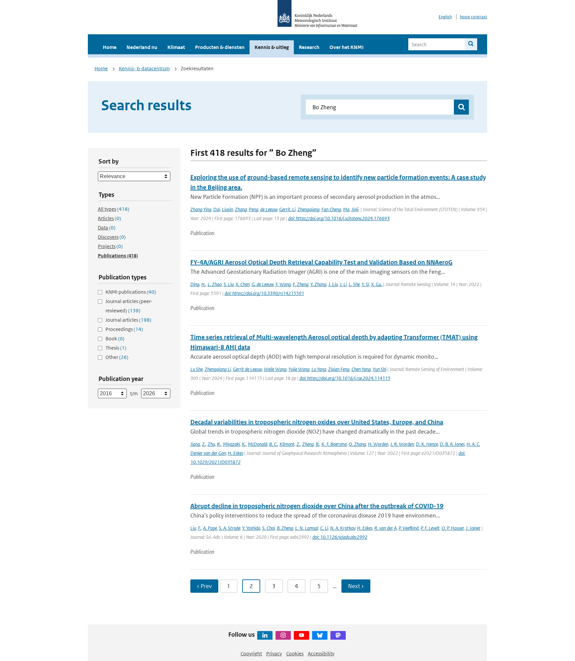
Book (114, 338)
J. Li (343, 284)
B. (317, 444)
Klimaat (176, 47)
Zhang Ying (200, 209)
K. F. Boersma (334, 444)
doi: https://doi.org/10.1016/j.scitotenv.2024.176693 (339, 218)
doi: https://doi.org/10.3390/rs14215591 (264, 293)
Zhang (241, 209)
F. (199, 528)
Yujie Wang (298, 369)
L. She (354, 284)
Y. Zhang (318, 284)
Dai (216, 209)
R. (219, 444)
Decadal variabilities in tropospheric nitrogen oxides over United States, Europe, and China (316, 422)
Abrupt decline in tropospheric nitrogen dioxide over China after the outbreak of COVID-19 (317, 506)
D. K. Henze (427, 444)
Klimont (287, 444)
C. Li (324, 528)
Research (309, 47)
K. (244, 444)
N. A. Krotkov (342, 528)
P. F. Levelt (430, 528)
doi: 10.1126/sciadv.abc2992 (339, 537)
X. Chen (243, 284)
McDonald (257, 444)
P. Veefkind (409, 528)
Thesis (115, 348)
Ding (194, 284)
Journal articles (128, 320)
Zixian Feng (338, 369)
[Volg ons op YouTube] (301, 635)
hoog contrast (473, 17)
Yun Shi (379, 369)
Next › (356, 586)
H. (203, 284)
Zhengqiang (308, 209)
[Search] (471, 44)
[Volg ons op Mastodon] (338, 635)
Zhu (211, 444)
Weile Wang (275, 369)
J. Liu (333, 284)
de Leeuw (268, 209)
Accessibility (321, 653)
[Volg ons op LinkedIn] (265, 635)
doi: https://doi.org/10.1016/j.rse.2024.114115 (344, 378)
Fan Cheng (331, 209)
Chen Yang (361, 369)
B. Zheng (285, 528)
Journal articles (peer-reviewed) (128, 306)
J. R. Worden (402, 444)
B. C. (273, 444)
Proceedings (124, 329)
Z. (204, 444)
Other (116, 357)
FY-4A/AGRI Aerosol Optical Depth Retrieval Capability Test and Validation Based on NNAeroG (321, 262)
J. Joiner (473, 528)
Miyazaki (231, 444)
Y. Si (365, 284)
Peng (253, 209)
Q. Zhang (357, 444)
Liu (193, 528)
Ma (346, 209)
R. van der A (385, 528)
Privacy (274, 653)
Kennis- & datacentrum (144, 68)
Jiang (195, 444)
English (445, 17)
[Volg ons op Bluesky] (320, 635)
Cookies (294, 653)
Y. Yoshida (251, 528)
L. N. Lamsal (306, 528)
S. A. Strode (229, 528)
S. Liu (229, 284)
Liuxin (227, 209)
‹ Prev (204, 586)
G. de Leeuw (263, 284)
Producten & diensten (220, 47)
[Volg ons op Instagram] (283, 635)
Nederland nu (141, 47)
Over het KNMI (346, 47)
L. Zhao (215, 284)
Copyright (251, 653)
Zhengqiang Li (218, 369)
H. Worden (378, 444)
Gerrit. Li (287, 209)
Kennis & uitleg (272, 47)
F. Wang (283, 284)
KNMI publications (130, 292)
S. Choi (268, 528)
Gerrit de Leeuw (247, 369)
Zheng (308, 444)
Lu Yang (318, 369)
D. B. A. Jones (452, 444)
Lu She (196, 369)
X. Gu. (377, 284)
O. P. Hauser (453, 528)
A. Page (210, 528)
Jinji (354, 209)
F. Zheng (300, 284)
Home (109, 47)
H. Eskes (235, 453)
